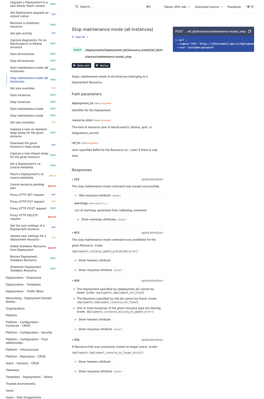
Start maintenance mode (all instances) (33, 69)
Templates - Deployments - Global (29, 377)
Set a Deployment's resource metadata (33, 165)
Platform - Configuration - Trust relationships (27, 340)
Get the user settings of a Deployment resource (33, 227)
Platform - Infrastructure (22, 349)
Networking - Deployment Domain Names (29, 299)
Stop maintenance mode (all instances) (33, 79)
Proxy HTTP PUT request (33, 201)
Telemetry (12, 370)
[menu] (177, 6)
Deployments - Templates (23, 284)
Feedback (234, 6)
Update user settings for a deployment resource (33, 237)
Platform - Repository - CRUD (26, 356)
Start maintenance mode (33, 108)
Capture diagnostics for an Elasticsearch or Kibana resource (33, 43)
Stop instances (33, 102)
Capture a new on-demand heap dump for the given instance (33, 132)
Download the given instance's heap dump (33, 144)
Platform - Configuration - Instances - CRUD (23, 323)
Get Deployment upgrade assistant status (33, 14)
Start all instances (33, 54)
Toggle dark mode (250, 6)
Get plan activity (33, 33)
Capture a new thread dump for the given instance (33, 155)
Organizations (15, 308)
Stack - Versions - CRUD (22, 363)
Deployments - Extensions (23, 277)
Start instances (33, 95)
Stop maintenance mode (33, 115)
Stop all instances (33, 60)
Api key (104, 65)
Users (10, 390)
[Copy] (250, 31)
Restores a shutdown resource (33, 24)
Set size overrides (33, 88)
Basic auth (83, 65)
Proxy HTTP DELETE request (33, 216)
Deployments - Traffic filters (25, 291)
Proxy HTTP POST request (33, 208)
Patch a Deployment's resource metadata (33, 175)
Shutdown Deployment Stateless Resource (33, 268)
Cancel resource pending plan (33, 186)
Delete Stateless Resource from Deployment (33, 247)
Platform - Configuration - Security (29, 332)
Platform (11, 315)
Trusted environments (20, 383)
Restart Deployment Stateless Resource (33, 258)
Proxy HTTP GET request (33, 194)
